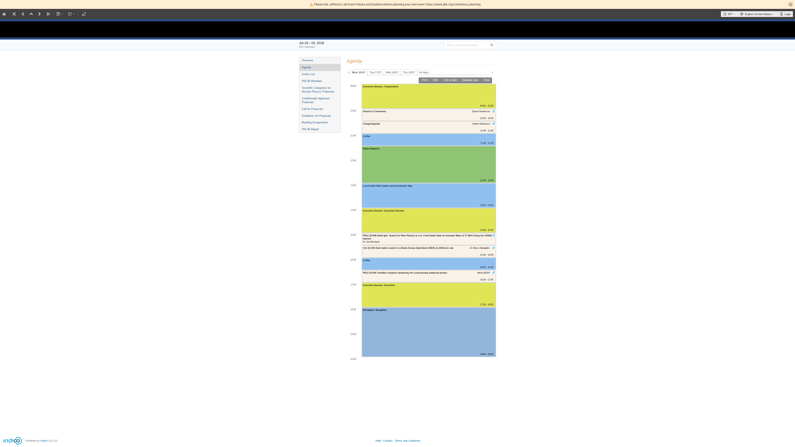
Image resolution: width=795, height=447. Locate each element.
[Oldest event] (15, 14)
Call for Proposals (312, 109)
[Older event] (23, 14)
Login (787, 14)
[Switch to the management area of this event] (84, 14)
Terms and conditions (407, 440)
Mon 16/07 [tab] (358, 72)
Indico (44, 440)
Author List (308, 74)
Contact (388, 440)
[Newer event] (39, 14)
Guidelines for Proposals (316, 115)
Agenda (306, 67)
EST (730, 14)
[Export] (60, 14)
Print (425, 80)
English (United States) (758, 14)
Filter (487, 80)
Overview (307, 60)
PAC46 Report (310, 129)
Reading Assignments (315, 122)
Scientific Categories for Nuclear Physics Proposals (318, 89)
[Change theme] (72, 14)
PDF (435, 80)
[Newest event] (47, 14)
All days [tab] (424, 72)
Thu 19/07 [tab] (409, 72)
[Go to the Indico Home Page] (4, 14)
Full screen (450, 80)
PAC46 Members (312, 81)
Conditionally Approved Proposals (315, 100)
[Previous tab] (348, 72)
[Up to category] (31, 14)
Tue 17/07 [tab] (376, 72)
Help (378, 440)
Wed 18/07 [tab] (392, 72)
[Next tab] (492, 72)
